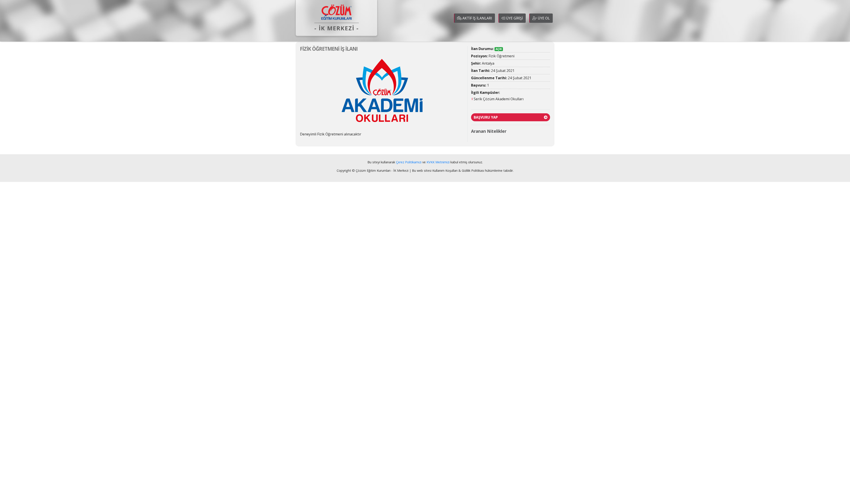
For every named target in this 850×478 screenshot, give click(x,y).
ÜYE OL (543, 18)
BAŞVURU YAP (486, 117)
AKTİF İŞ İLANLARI (477, 18)
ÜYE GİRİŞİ (514, 18)
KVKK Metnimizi (438, 162)
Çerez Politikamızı (408, 162)
